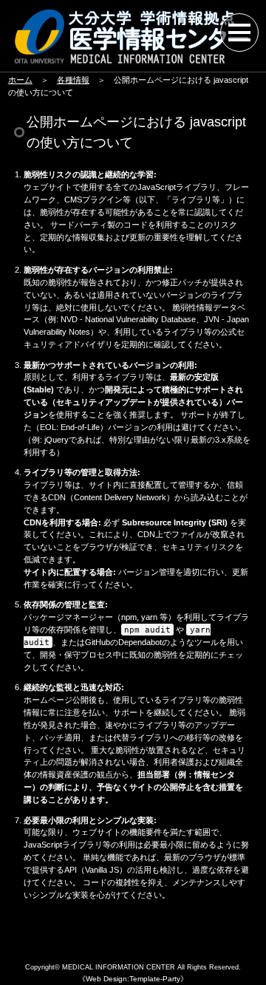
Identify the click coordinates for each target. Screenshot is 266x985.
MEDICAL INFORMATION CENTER (118, 967)
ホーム (20, 79)
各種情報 (73, 79)
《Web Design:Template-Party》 (133, 979)
